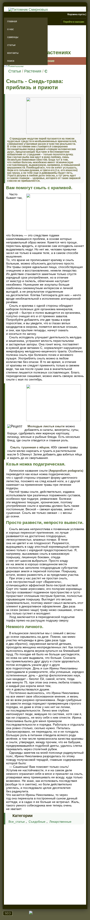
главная (12, 21)
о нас (10, 29)
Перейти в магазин (73, 21)
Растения (32, 71)
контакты (13, 52)
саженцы (12, 37)
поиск (10, 60)
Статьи (14, 71)
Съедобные (37, 821)
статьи (11, 45)
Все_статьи (17, 821)
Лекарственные (60, 821)
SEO (8, 913)
